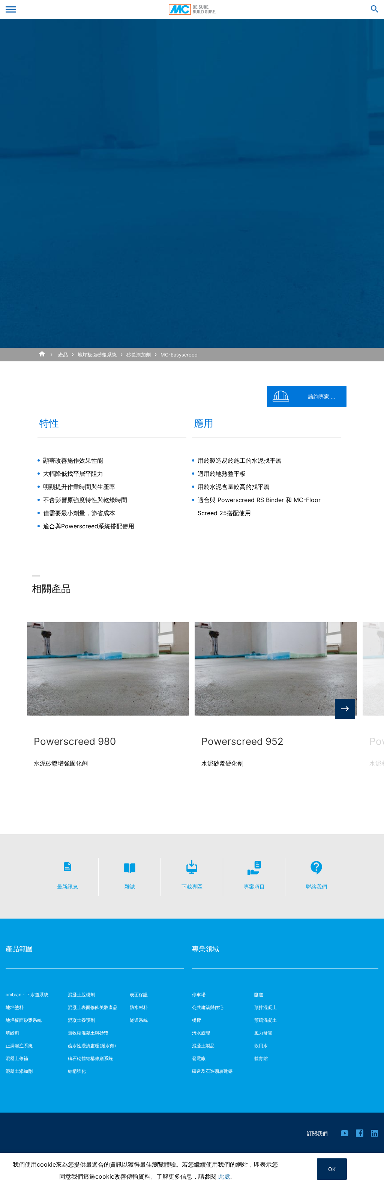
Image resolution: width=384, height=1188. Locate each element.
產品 (63, 355)
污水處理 (201, 1033)
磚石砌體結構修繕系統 (90, 1058)
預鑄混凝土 (265, 1020)
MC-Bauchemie (192, 9)
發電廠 (199, 1058)
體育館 (261, 1058)
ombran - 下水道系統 (27, 994)
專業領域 (205, 949)
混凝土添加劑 (19, 1071)
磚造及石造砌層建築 (212, 1071)
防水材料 (139, 1007)
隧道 (258, 994)
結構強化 (77, 1071)
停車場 (199, 994)
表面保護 (139, 994)
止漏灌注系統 (19, 1045)
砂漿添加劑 (138, 355)
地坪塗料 (15, 1007)
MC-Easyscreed (179, 355)
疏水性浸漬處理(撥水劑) (92, 1045)
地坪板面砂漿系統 (97, 355)
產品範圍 (19, 949)
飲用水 (261, 1045)
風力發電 (263, 1033)
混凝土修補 (17, 1058)
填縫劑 (12, 1033)
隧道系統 (139, 1020)
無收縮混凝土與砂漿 (88, 1033)
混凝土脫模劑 (81, 994)
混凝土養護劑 (81, 1020)
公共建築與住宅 (208, 1007)
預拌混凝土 (265, 1007)
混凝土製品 (203, 1045)
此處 (224, 1176)
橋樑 (196, 1020)
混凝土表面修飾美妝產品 (92, 1007)
